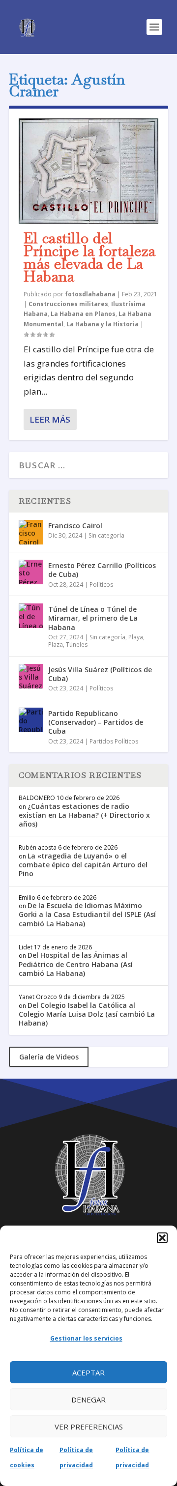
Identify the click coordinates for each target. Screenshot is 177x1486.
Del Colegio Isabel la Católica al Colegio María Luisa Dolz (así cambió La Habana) (87, 1014)
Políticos (101, 584)
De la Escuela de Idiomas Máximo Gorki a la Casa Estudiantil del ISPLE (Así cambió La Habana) (87, 914)
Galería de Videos (49, 1056)
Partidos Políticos (113, 741)
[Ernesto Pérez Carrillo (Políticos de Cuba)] (31, 572)
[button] (162, 1238)
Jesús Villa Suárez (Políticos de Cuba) (100, 674)
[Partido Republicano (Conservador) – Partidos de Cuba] (31, 720)
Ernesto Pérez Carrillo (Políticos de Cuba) (102, 570)
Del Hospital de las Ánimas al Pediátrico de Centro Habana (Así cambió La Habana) (76, 963)
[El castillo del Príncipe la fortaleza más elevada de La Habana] (88, 171)
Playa (135, 637)
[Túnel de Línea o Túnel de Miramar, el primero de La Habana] (31, 615)
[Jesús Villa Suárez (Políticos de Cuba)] (31, 676)
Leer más (50, 419)
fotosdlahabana (90, 294)
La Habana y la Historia (102, 324)
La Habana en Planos (83, 314)
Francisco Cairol (75, 525)
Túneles (77, 644)
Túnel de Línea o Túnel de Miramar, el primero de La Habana (93, 617)
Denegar (88, 1399)
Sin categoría (106, 535)
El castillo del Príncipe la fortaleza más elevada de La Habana (90, 257)
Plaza (55, 644)
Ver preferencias (89, 1426)
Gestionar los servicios (86, 1338)
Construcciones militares (68, 304)
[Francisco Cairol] (31, 532)
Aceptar (88, 1372)
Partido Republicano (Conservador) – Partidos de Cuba (95, 722)
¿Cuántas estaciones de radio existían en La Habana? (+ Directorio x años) (84, 815)
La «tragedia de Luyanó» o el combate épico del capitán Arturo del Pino (83, 864)
